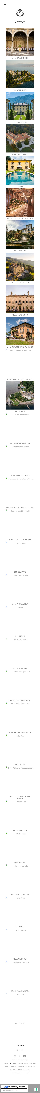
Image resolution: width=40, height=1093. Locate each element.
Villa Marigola (20, 959)
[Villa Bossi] (20, 748)
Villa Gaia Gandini (20, 58)
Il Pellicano (20, 636)
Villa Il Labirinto (20, 315)
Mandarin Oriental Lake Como (20, 508)
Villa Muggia (20, 251)
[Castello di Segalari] (20, 267)
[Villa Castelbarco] (20, 138)
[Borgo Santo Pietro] (20, 459)
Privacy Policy (15, 1073)
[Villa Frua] (20, 170)
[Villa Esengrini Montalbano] (20, 331)
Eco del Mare (20, 572)
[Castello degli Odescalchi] (20, 523)
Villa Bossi (20, 764)
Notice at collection (10, 1090)
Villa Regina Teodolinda (20, 732)
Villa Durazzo (20, 863)
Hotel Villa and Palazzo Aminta (20, 797)
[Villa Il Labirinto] (20, 299)
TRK (29, 1070)
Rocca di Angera (20, 668)
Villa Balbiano (20, 122)
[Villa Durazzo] (20, 846)
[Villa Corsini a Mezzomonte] (20, 202)
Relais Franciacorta (20, 991)
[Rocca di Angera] (20, 652)
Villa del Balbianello (20, 443)
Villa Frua (20, 186)
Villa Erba (20, 927)
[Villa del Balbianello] (20, 427)
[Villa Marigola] (20, 943)
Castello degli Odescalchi (20, 540)
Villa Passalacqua (20, 604)
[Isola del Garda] (20, 74)
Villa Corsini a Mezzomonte (20, 218)
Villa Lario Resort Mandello (20, 379)
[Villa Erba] (20, 911)
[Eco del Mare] (20, 556)
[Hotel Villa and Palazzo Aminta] (20, 780)
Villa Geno (20, 411)
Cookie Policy (25, 1073)
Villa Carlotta (20, 830)
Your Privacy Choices (16, 1087)
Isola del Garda (20, 90)
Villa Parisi (20, 1023)
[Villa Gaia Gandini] (20, 42)
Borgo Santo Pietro (20, 475)
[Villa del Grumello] (20, 878)
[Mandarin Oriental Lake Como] (20, 491)
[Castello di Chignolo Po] (20, 684)
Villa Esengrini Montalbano (20, 347)
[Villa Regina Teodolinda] (20, 716)
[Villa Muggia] (20, 234)
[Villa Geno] (20, 395)
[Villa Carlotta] (20, 814)
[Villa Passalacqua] (20, 588)
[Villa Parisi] (20, 1007)
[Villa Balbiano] (20, 106)
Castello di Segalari (20, 283)
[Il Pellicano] (20, 620)
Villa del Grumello (20, 895)
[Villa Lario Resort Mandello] (20, 363)
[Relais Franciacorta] (20, 975)
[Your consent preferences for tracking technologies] (36, 1089)
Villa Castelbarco (20, 154)
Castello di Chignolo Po (20, 700)
